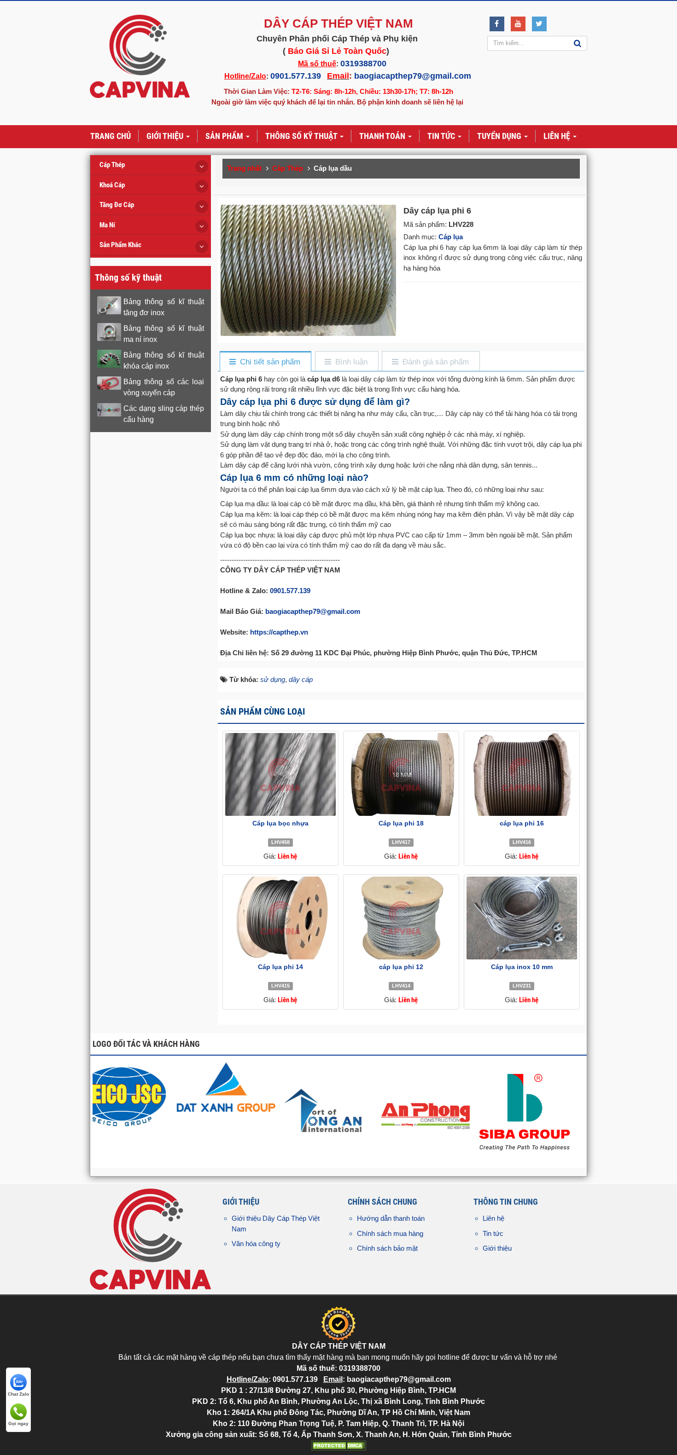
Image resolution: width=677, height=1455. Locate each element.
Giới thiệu (497, 1248)
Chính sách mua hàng (390, 1233)
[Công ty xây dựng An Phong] (540, 1111)
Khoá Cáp (112, 185)
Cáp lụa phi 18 (401, 823)
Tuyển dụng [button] (500, 136)
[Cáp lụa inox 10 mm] (522, 918)
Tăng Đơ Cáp (116, 205)
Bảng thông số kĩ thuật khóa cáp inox (163, 360)
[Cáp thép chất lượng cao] (342, 1087)
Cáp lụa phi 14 (280, 966)
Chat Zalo (18, 1394)
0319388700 (363, 63)
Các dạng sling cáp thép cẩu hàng (163, 413)
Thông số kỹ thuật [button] (302, 136)
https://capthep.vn (279, 632)
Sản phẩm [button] (225, 136)
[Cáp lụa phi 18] (401, 774)
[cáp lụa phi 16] (522, 774)
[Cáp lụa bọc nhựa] (280, 774)
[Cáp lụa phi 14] (280, 918)
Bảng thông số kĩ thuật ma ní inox (163, 333)
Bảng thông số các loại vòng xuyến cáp (163, 387)
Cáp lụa (450, 237)
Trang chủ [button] (110, 136)
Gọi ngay (18, 1423)
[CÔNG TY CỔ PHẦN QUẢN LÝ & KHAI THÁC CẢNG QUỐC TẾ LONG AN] (441, 1111)
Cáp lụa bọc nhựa (280, 823)
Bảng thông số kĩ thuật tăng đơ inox (163, 307)
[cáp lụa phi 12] (401, 918)
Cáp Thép (112, 165)
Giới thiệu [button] (165, 136)
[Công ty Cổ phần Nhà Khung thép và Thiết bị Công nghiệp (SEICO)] (242, 1095)
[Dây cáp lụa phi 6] (309, 269)
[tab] (265, 361)
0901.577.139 (295, 76)
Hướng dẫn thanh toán (391, 1218)
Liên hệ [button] (557, 136)
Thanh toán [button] (383, 136)
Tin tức (493, 1233)
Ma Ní (107, 225)
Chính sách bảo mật (387, 1248)
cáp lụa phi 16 (522, 823)
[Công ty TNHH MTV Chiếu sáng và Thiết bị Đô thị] (143, 1095)
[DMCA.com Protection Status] (338, 1445)
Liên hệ (493, 1218)
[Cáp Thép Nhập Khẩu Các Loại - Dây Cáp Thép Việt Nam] (140, 56)
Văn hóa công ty (256, 1243)
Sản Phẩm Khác (120, 245)
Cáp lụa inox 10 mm (522, 966)
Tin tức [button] (442, 136)
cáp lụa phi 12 (401, 966)
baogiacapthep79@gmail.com (412, 76)
